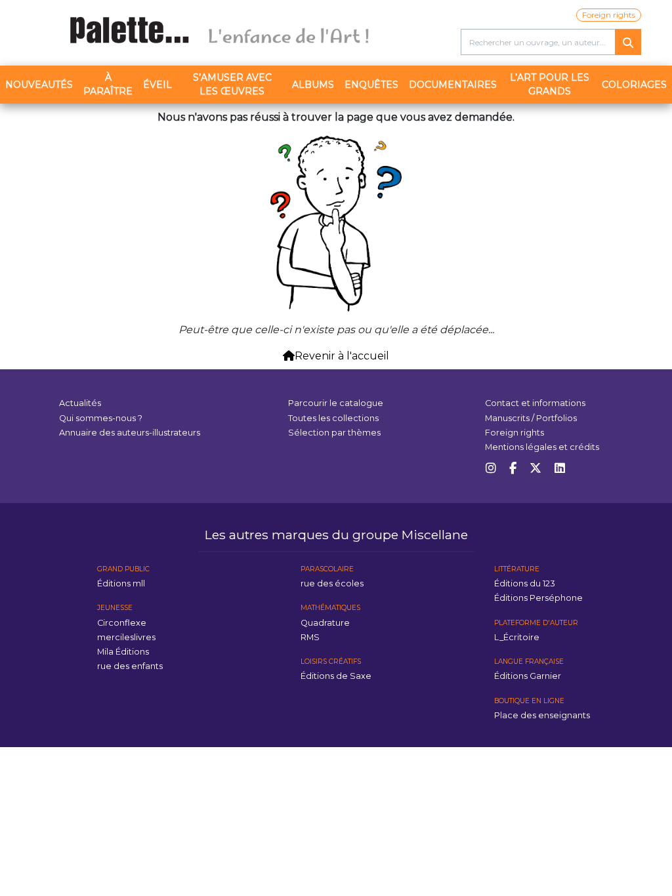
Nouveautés (39, 85)
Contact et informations (535, 403)
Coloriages (634, 85)
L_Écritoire (516, 637)
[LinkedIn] (560, 469)
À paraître (108, 84)
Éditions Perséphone (538, 598)
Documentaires (453, 85)
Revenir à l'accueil (342, 356)
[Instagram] (491, 469)
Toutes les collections (333, 418)
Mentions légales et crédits (542, 447)
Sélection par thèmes (334, 433)
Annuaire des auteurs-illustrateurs (129, 433)
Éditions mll (121, 583)
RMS (310, 637)
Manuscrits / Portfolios (531, 418)
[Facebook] (512, 469)
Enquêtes (371, 85)
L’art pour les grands (549, 84)
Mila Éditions (123, 652)
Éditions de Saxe (336, 676)
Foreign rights (608, 15)
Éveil (157, 85)
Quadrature (325, 623)
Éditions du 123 (524, 583)
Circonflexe (121, 623)
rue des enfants (130, 666)
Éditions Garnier (527, 676)
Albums (313, 85)
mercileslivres (126, 637)
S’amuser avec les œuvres (232, 84)
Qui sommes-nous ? (100, 418)
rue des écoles (332, 583)
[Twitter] (535, 469)
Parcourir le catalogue (335, 403)
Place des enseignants (542, 715)
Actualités (80, 403)
